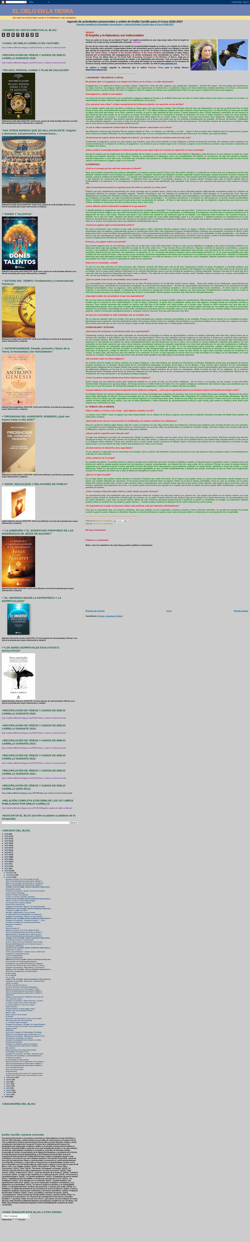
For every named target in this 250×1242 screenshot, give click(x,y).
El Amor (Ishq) (11, 973)
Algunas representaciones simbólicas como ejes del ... (25, 997)
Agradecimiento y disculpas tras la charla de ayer (23, 934)
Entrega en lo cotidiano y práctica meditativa (21, 1044)
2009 (6, 1097)
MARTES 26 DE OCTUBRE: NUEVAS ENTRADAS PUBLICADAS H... (29, 918)
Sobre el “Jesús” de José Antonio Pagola (20, 900)
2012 (6, 866)
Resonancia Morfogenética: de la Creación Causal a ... (25, 944)
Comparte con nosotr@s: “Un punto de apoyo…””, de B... (26, 920)
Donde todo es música (14, 949)
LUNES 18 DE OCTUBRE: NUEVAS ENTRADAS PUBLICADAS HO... (29, 979)
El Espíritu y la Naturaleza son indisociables (21, 971)
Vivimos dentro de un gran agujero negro (20, 1008)
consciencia (97, 523)
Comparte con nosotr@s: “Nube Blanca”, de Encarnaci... (26, 967)
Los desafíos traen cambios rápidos (18, 902)
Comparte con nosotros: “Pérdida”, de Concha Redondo (25, 1024)
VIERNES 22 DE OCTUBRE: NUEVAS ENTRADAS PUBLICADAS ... (28, 938)
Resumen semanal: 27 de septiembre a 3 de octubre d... (25, 1061)
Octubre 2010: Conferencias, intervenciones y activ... (24, 1075)
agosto (9, 1079)
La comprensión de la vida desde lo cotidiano (22, 1046)
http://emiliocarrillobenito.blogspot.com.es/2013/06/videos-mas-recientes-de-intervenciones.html (37, 793)
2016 (6, 857)
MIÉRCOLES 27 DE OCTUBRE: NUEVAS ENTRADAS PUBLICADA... (29, 908)
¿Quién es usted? (12, 983)
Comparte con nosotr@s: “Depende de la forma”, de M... (25, 1036)
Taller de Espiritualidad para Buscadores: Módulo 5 (24, 991)
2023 (6, 841)
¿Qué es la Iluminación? (14, 957)
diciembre (10, 873)
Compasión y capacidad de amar (17, 954)
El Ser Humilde (11, 975)
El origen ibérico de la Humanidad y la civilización (23, 914)
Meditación (9, 1030)
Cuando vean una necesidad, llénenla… (20, 1010)
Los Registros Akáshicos (15, 946)
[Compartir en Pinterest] (128, 521)
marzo (8, 1090)
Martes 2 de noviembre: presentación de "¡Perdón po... (25, 883)
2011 (6, 868)
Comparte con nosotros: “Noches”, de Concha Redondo (25, 906)
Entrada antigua (241, 611)
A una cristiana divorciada (15, 893)
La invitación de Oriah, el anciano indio (20, 940)
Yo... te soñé (10, 977)
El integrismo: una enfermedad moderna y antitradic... (25, 963)
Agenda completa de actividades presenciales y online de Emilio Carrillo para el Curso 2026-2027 (125, 24)
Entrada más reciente (95, 611)
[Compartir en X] (122, 521)
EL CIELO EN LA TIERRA (42, 11)
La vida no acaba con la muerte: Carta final (21, 1003)
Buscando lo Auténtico (14, 924)
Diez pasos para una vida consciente (19, 1020)
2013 (6, 864)
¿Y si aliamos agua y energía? (16, 1022)
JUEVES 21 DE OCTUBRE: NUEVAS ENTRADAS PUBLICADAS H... (29, 948)
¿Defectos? (10, 995)
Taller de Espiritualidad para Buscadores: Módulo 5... (24, 932)
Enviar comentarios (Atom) (111, 616)
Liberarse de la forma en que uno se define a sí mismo (25, 965)
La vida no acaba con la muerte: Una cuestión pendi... (25, 1026)
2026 (6, 834)
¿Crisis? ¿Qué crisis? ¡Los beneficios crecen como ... (25, 942)
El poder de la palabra (13, 1057)
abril (8, 1088)
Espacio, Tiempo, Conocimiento (17, 895)
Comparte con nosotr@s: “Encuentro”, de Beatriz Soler (25, 981)
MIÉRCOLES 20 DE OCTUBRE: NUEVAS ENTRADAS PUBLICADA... (29, 959)
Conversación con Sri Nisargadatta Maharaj (21, 961)
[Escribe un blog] (119, 521)
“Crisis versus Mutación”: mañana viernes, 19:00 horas (25, 952)
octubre (9, 877)
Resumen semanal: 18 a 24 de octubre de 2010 (22, 930)
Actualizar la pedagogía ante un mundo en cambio (23, 1040)
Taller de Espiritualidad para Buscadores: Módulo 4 (24, 1063)
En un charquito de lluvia (14, 1067)
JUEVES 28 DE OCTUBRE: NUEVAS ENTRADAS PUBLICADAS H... (29, 899)
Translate (21, 1220)
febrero (9, 1092)
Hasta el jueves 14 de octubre (16, 1014)
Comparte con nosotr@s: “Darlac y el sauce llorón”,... (25, 916)
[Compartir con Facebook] (125, 521)
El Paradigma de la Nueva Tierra (17, 1052)
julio (8, 1082)
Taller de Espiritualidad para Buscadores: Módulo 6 (24, 881)
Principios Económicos (14, 1042)
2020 (6, 848)
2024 (6, 838)
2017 (6, 854)
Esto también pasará (13, 889)
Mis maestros (10, 1048)
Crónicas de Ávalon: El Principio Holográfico (21, 987)
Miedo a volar (10, 1012)
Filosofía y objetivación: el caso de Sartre (20, 912)
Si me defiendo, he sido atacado (17, 1059)
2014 (6, 861)
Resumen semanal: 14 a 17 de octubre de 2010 (22, 989)
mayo (8, 1086)
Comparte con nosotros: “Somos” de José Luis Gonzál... (26, 891)
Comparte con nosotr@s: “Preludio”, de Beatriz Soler (24, 1054)
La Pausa (9, 926)
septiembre (10, 1077)
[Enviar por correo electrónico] (117, 521)
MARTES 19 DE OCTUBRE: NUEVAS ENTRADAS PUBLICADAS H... (29, 969)
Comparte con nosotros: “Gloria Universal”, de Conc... (25, 1001)
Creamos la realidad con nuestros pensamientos (23, 922)
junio (8, 1084)
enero (8, 1094)
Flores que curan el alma (14, 1069)
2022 (6, 843)
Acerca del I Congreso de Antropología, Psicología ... (24, 1032)
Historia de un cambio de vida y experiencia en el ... (24, 1034)
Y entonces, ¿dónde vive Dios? (17, 910)
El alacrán (9, 1016)
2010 (6, 871)
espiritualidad (107, 523)
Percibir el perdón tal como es (16, 985)
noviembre (10, 875)
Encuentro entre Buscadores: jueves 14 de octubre (24, 1018)
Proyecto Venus (11, 1071)
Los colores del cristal (14, 999)
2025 (6, 836)
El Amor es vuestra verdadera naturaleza (20, 897)
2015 (6, 859)
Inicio (169, 611)
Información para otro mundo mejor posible (21, 1050)
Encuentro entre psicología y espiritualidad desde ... (24, 1055)
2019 (6, 850)
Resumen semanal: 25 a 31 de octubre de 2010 (22, 879)
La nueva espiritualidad (14, 955)
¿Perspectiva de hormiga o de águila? (19, 1038)
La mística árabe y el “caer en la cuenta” (20, 1005)
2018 (6, 852)
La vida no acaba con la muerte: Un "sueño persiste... (25, 1073)
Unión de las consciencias (15, 904)
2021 (6, 845)
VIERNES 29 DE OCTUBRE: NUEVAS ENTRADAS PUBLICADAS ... (28, 887)
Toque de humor (11, 1006)
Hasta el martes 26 (12, 928)
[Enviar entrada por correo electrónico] (114, 521)
